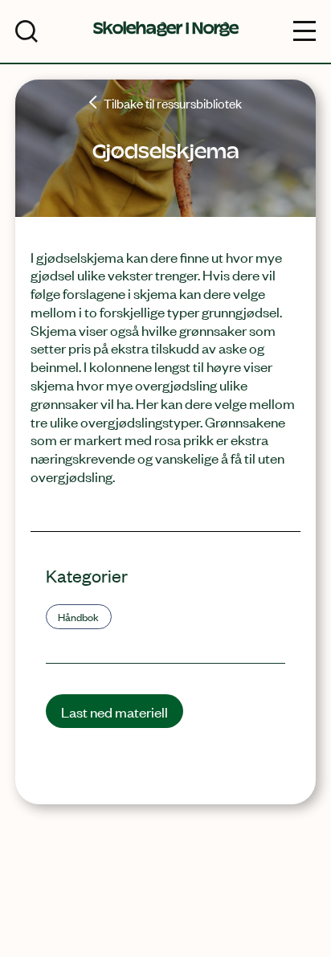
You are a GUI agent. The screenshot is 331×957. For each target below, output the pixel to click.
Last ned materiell (114, 711)
